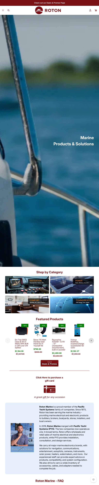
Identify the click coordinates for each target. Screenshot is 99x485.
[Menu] (3, 10)
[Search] (8, 10)
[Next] (91, 340)
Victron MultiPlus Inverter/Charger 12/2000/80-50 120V (78, 344)
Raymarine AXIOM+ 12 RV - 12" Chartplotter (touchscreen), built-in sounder (58, 345)
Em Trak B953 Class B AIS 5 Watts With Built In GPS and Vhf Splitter (21, 344)
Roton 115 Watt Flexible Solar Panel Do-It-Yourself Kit (40, 343)
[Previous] (7, 340)
